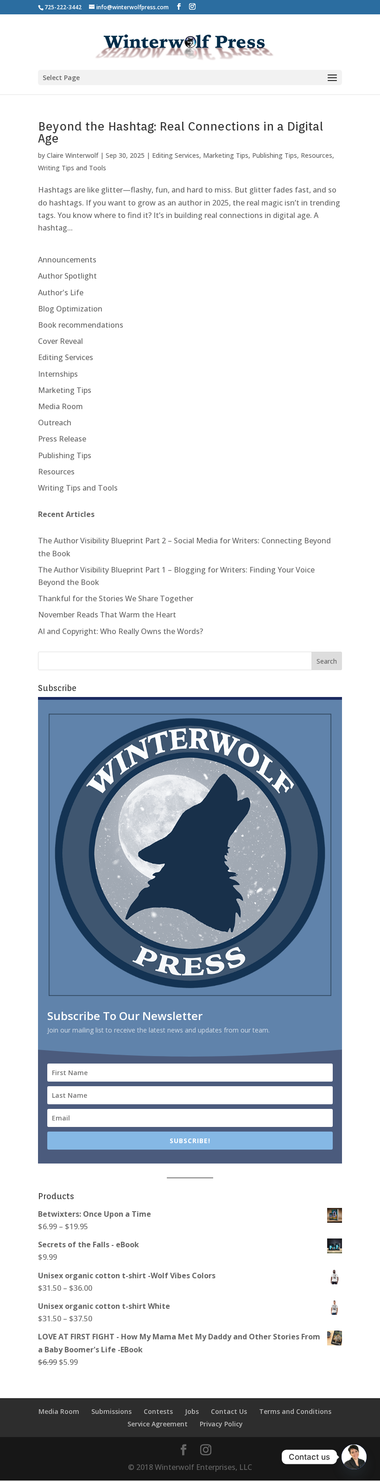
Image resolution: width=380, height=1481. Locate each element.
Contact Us (229, 1411)
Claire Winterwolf (72, 155)
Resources (316, 155)
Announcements (67, 260)
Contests (158, 1411)
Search (327, 661)
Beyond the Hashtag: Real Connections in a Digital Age (180, 132)
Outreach (54, 422)
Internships (58, 374)
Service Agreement (157, 1423)
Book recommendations (80, 325)
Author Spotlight (67, 276)
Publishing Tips (274, 155)
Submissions (111, 1411)
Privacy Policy (221, 1423)
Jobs (192, 1411)
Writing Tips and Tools (72, 167)
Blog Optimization (70, 309)
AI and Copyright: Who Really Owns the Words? (120, 631)
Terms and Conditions (295, 1411)
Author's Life (60, 292)
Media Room (60, 406)
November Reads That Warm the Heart (107, 615)
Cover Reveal (60, 341)
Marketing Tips (225, 155)
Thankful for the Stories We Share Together (115, 598)
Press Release (62, 439)
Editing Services (175, 155)
